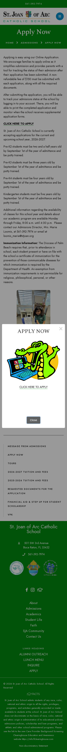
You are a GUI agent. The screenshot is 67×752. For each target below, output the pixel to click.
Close (33, 420)
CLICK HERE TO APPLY (33, 387)
